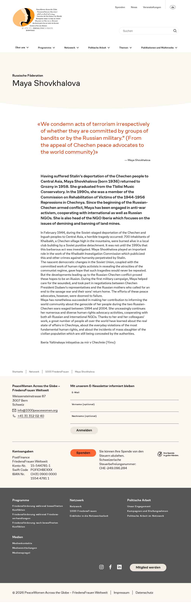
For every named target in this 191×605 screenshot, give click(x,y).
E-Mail (76, 392)
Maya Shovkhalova (85, 371)
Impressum (121, 592)
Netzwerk (69, 47)
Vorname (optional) (83, 404)
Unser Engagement (139, 506)
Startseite (17, 371)
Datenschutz (144, 592)
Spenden (120, 7)
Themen (123, 47)
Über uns (20, 47)
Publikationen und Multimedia (157, 47)
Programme (44, 47)
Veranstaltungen (152, 7)
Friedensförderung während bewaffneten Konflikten (37, 507)
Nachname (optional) (84, 416)
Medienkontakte (22, 543)
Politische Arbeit (97, 47)
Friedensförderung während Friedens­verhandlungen (35, 516)
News (134, 7)
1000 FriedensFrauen (57, 371)
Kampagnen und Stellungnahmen (147, 511)
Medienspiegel (21, 552)
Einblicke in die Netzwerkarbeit (89, 515)
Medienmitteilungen (24, 547)
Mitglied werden (148, 567)
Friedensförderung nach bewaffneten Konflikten (35, 524)
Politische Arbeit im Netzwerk (145, 515)
